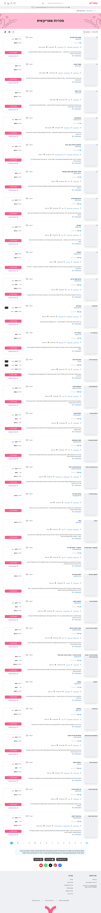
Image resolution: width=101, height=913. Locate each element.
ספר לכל (68, 262)
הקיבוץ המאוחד (66, 477)
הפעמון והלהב (77, 386)
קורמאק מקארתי (76, 549)
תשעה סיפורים (76, 574)
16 (17, 843)
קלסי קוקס (78, 39)
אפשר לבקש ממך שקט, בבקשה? (71, 172)
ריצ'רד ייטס (78, 66)
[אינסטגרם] (55, 865)
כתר (69, 423)
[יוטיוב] (41, 865)
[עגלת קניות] (8, 3)
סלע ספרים (61, 316)
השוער (79, 682)
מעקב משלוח (70, 888)
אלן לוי (79, 361)
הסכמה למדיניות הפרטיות (41, 7)
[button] (5, 3)
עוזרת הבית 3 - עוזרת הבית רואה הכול (69, 655)
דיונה (69, 289)
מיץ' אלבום (78, 227)
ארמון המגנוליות (76, 198)
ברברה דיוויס (77, 737)
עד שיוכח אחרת (76, 789)
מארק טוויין (78, 146)
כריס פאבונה (77, 683)
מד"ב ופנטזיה (70, 235)
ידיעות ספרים (61, 47)
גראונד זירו (77, 333)
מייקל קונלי (78, 791)
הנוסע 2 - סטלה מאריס (74, 547)
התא (79, 521)
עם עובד (68, 583)
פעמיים (79, 225)
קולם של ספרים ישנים (74, 735)
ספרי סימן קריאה (58, 826)
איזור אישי (70, 893)
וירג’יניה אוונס (77, 119)
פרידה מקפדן (77, 254)
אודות (71, 879)
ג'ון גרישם (78, 522)
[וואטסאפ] (46, 865)
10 (35, 843)
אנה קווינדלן (77, 281)
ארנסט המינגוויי (77, 818)
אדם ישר (78, 306)
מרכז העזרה (70, 882)
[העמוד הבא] (11, 843)
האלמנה (78, 709)
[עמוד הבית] (95, 11)
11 (29, 843)
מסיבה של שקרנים (75, 37)
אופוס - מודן (67, 502)
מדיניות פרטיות (49, 900)
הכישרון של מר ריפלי (75, 467)
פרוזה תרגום (89, 10)
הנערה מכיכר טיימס (75, 628)
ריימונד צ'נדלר (77, 415)
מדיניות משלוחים (68, 885)
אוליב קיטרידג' (76, 494)
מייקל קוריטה (77, 307)
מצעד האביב (77, 64)
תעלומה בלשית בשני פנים (73, 145)
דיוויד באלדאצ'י (77, 442)
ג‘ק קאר (79, 764)
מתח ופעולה (70, 47)
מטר (69, 100)
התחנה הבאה (77, 601)
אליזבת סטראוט (77, 495)
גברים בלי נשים (76, 816)
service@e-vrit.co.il (91, 882)
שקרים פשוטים (76, 440)
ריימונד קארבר (77, 173)
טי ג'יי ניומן (78, 334)
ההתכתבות (77, 118)
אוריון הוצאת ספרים (59, 154)
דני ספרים (61, 342)
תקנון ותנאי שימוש (64, 900)
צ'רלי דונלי (78, 93)
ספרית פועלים (59, 477)
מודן (69, 181)
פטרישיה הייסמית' (76, 468)
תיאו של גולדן (77, 359)
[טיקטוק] (50, 865)
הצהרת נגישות (36, 900)
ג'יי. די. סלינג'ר (77, 576)
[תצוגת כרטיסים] (5, 32)
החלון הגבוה (77, 413)
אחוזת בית (60, 73)
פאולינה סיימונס (76, 388)
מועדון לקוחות (69, 891)
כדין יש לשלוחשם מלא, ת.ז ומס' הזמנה (90, 886)
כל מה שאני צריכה (75, 279)
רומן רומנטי (70, 396)
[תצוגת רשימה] (13, 32)
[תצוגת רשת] (9, 32)
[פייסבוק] (60, 865)
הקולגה (79, 252)
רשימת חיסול (77, 762)
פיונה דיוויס (78, 200)
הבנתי (33, 7)
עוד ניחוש (78, 91)
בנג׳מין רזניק (77, 603)
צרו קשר (94, 879)
